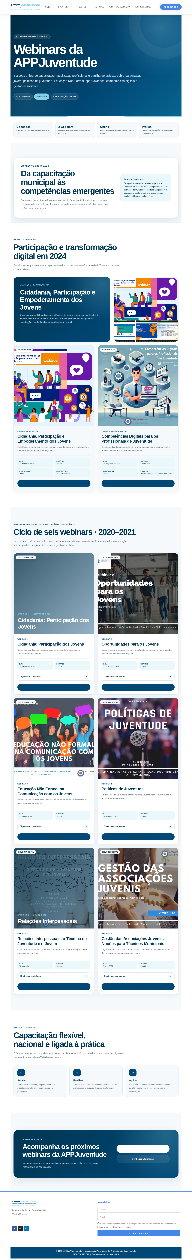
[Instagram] (20, 1228)
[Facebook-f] (14, 1228)
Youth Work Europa (119, 7)
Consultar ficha (54, 687)
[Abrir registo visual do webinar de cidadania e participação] (146, 309)
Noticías (99, 7)
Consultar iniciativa (138, 483)
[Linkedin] (26, 1228)
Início (47, 7)
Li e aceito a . (115, 1227)
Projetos (81, 7)
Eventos (63, 7)
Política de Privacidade (121, 1227)
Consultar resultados (54, 483)
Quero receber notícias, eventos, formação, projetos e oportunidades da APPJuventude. (138, 1224)
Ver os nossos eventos (143, 1149)
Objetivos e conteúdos (30, 676)
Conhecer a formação (143, 1159)
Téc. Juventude (143, 7)
